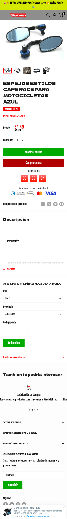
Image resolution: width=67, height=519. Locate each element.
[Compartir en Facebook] (43, 204)
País (5, 291)
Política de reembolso (14, 357)
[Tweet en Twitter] (55, 204)
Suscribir (13, 485)
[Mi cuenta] (54, 15)
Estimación (14, 343)
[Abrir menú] (5, 15)
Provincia (8, 306)
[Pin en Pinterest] (49, 204)
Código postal (9, 322)
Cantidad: (8, 140)
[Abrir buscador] (48, 15)
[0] (61, 15)
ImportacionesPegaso (14, 115)
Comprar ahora (34, 162)
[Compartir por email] (61, 204)
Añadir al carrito (33, 152)
